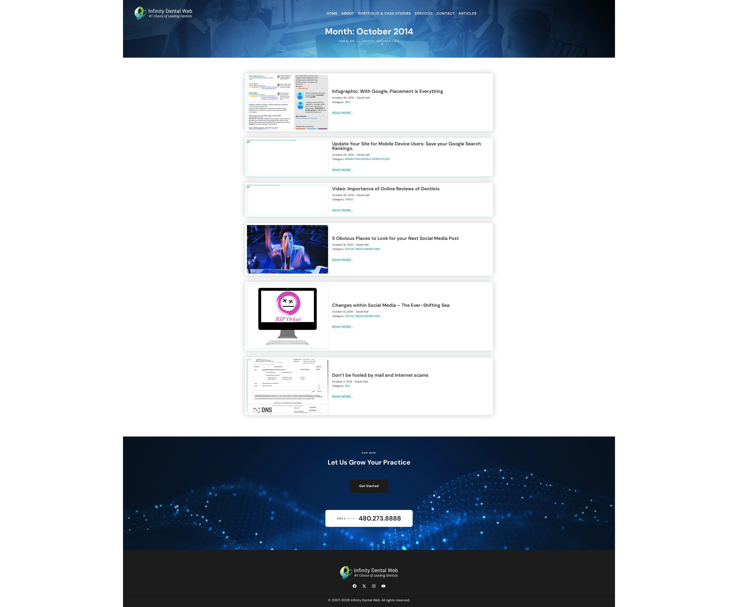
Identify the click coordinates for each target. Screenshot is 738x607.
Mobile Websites (373, 159)
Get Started (369, 486)
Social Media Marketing (362, 249)
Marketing (353, 159)
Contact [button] (446, 13)
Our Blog (347, 41)
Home (332, 13)
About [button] (348, 13)
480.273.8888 (369, 518)
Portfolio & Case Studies (384, 13)
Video (349, 199)
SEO (347, 102)
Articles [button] (468, 13)
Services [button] (424, 13)
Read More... (342, 113)
